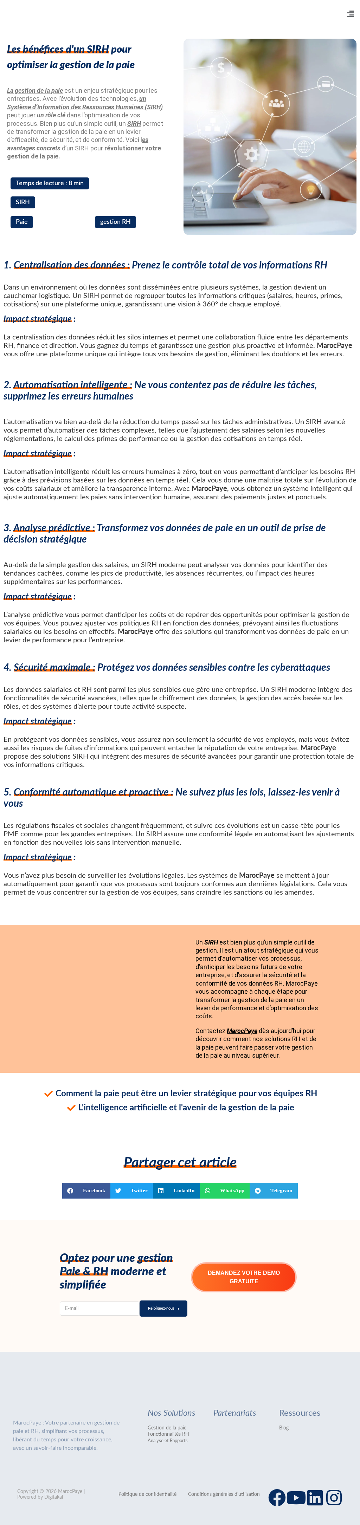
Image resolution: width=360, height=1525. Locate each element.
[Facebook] (277, 1497)
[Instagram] (334, 1497)
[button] (350, 14)
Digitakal (53, 1497)
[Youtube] (296, 1497)
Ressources (299, 1413)
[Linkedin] (315, 1497)
